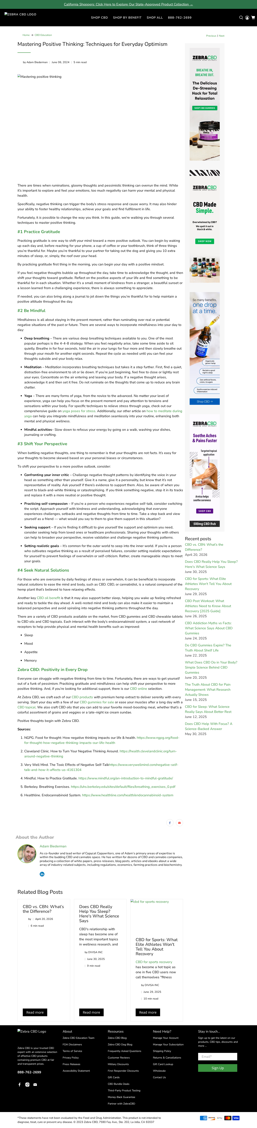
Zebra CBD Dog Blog (120, 1044)
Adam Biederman (53, 846)
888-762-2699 (180, 18)
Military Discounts (118, 1064)
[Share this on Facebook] (169, 822)
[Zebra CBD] (23, 17)
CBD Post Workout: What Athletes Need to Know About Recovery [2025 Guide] (208, 606)
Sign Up (218, 1068)
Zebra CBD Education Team (78, 1038)
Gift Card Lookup (163, 1064)
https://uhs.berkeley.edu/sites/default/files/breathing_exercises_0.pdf (123, 786)
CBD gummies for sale (97, 702)
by (29, 919)
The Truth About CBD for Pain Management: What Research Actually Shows (207, 689)
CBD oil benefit (48, 598)
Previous (211, 36)
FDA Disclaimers (72, 1044)
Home (26, 35)
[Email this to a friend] (179, 822)
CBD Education (43, 35)
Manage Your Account (166, 1038)
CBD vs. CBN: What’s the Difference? (43, 909)
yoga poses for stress (78, 411)
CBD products (82, 697)
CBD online (138, 688)
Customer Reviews (119, 1057)
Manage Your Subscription (168, 1044)
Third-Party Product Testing (124, 1090)
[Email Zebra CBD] (35, 1085)
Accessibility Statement (76, 1071)
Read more (35, 1012)
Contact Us (159, 1077)
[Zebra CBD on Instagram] (27, 1085)
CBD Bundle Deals (118, 1084)
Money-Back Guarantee (121, 1097)
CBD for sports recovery (154, 962)
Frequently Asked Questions (124, 1051)
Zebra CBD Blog (117, 1038)
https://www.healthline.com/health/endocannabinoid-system (127, 795)
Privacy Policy (71, 1057)
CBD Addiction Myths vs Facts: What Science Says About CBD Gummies (209, 628)
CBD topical (26, 707)
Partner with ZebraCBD (121, 1103)
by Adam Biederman (35, 62)
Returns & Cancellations (167, 1057)
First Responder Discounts (123, 1071)
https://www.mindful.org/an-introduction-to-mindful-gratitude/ (125, 778)
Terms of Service (72, 1051)
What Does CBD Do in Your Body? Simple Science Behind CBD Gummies (211, 667)
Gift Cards (114, 1077)
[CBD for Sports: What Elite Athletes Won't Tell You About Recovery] (157, 915)
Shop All (155, 18)
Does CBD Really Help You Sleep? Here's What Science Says (99, 914)
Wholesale (159, 1071)
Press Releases (71, 1064)
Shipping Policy (162, 1051)
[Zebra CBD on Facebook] (19, 1085)
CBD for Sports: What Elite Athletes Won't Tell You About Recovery (157, 947)
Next (221, 36)
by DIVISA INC (94, 952)
